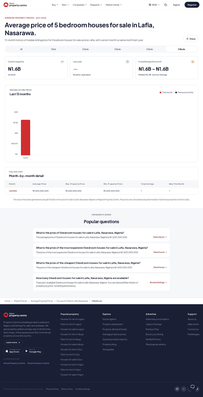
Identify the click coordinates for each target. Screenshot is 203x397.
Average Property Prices (42, 301)
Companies (78, 4)
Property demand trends (115, 329)
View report (159, 237)
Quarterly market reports (115, 339)
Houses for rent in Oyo (71, 349)
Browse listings (157, 282)
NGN (154, 4)
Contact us (193, 329)
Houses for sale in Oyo (71, 359)
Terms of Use (67, 389)
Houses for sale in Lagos (72, 329)
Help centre (193, 324)
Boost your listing (154, 334)
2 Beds (85, 49)
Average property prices (114, 334)
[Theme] (165, 4)
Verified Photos (153, 339)
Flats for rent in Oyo (70, 354)
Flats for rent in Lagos (71, 324)
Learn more (11, 342)
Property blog (110, 344)
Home (7, 301)
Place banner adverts (156, 344)
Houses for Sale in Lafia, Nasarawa (72, 301)
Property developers (113, 324)
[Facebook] (177, 389)
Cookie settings (82, 389)
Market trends (112, 4)
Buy (54, 4)
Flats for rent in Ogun (71, 369)
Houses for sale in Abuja (72, 344)
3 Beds (117, 49)
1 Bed (53, 49)
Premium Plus (152, 329)
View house (159, 252)
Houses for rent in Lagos (72, 319)
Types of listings (154, 324)
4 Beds (149, 49)
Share (192, 38)
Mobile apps (193, 334)
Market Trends (20, 301)
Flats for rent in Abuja (71, 339)
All (21, 49)
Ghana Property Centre (38, 363)
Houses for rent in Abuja (72, 334)
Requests (95, 4)
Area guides (108, 349)
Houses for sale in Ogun (72, 374)
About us (192, 319)
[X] (183, 389)
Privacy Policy (52, 389)
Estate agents (109, 319)
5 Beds (181, 49)
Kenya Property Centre (14, 363)
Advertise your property (157, 319)
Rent (64, 4)
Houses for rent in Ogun (72, 364)
